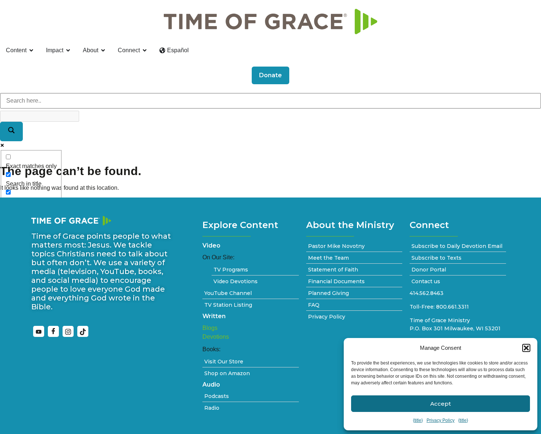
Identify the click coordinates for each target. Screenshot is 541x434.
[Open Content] (31, 50)
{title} (418, 420)
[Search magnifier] (11, 131)
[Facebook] (53, 331)
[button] (526, 348)
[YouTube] (38, 331)
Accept (440, 403)
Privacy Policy (441, 420)
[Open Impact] (68, 50)
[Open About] (103, 50)
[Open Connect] (145, 50)
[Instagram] (68, 331)
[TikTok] (82, 331)
